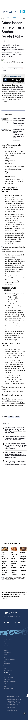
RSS (5, 686)
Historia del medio (8, 688)
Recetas (5, 288)
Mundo (5, 654)
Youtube (19, 622)
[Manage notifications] (24, 713)
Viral (8, 17)
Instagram (8, 622)
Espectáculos (7, 652)
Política (5, 641)
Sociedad (6, 646)
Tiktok (11, 622)
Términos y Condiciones (10, 681)
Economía (6, 643)
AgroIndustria (7, 663)
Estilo (5, 661)
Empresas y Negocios (9, 659)
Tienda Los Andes (8, 677)
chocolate (20, 95)
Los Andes (2, 17)
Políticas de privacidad (9, 684)
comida (6, 401)
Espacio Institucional (9, 670)
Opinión (6, 657)
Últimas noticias (8, 639)
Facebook (4, 622)
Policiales (6, 648)
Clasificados (7, 679)
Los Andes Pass (8, 675)
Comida (17, 416)
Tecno (5, 666)
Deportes (6, 650)
